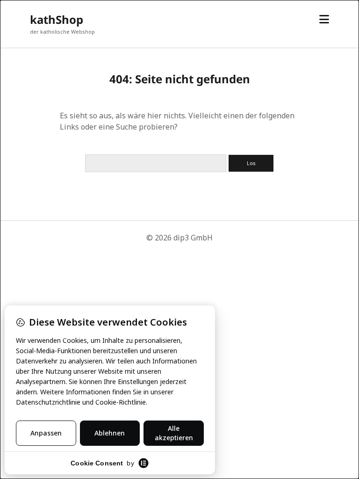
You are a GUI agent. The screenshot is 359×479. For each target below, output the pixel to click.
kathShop (56, 19)
